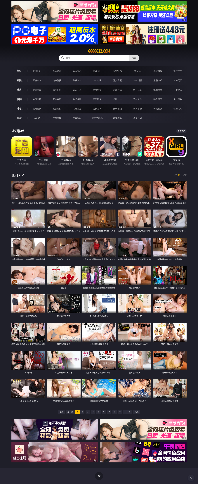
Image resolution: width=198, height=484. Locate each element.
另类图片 (177, 99)
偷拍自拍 (57, 89)
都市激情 (37, 108)
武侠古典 (97, 108)
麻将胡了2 (117, 71)
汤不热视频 (97, 118)
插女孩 (37, 118)
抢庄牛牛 (177, 71)
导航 (19, 118)
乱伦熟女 (157, 89)
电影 (19, 90)
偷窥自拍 (37, 99)
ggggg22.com (99, 51)
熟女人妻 (117, 80)
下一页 (128, 411)
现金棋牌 (157, 71)
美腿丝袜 (117, 99)
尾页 (137, 411)
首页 (61, 411)
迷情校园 (117, 108)
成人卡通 (77, 89)
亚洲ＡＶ (37, 80)
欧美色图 (77, 99)
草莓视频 (77, 118)
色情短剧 (137, 118)
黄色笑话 (157, 108)
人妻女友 (77, 108)
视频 (19, 80)
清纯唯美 (137, 99)
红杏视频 (117, 118)
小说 (19, 108)
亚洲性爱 (37, 89)
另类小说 (137, 108)
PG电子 (37, 71)
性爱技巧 (177, 108)
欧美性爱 (97, 89)
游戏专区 (97, 71)
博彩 (19, 71)
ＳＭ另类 (177, 80)
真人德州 (57, 71)
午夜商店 (57, 118)
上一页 (70, 411)
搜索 (134, 58)
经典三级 (137, 89)
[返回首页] (191, 478)
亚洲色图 (57, 99)
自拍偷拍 (57, 80)
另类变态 (177, 89)
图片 (19, 99)
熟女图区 (157, 99)
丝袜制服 (137, 80)
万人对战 (77, 71)
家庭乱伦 (57, 108)
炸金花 (137, 71)
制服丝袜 (117, 89)
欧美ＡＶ (77, 80)
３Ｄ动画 (97, 80)
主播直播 (157, 80)
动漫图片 (97, 99)
